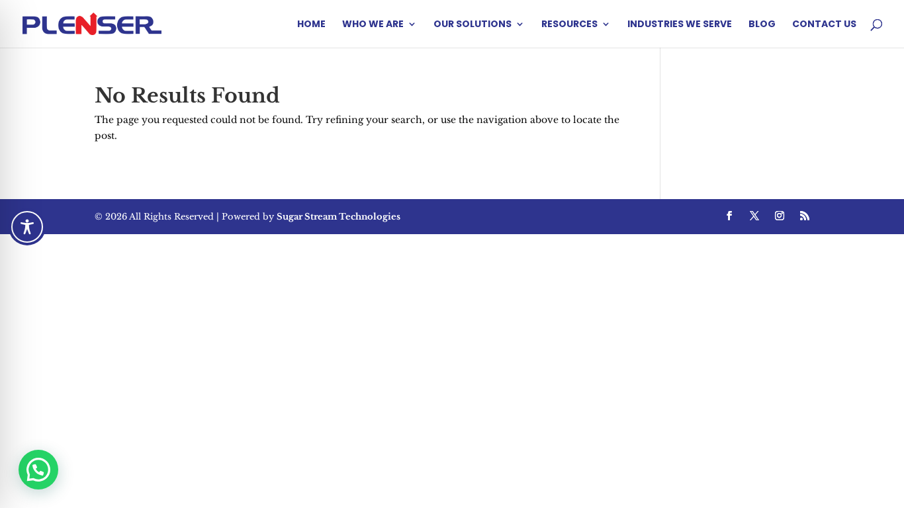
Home (311, 24)
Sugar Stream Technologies (338, 216)
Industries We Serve (679, 24)
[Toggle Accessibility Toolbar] (27, 227)
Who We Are (373, 24)
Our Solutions (472, 24)
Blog (762, 24)
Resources (569, 24)
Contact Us (824, 24)
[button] (38, 469)
